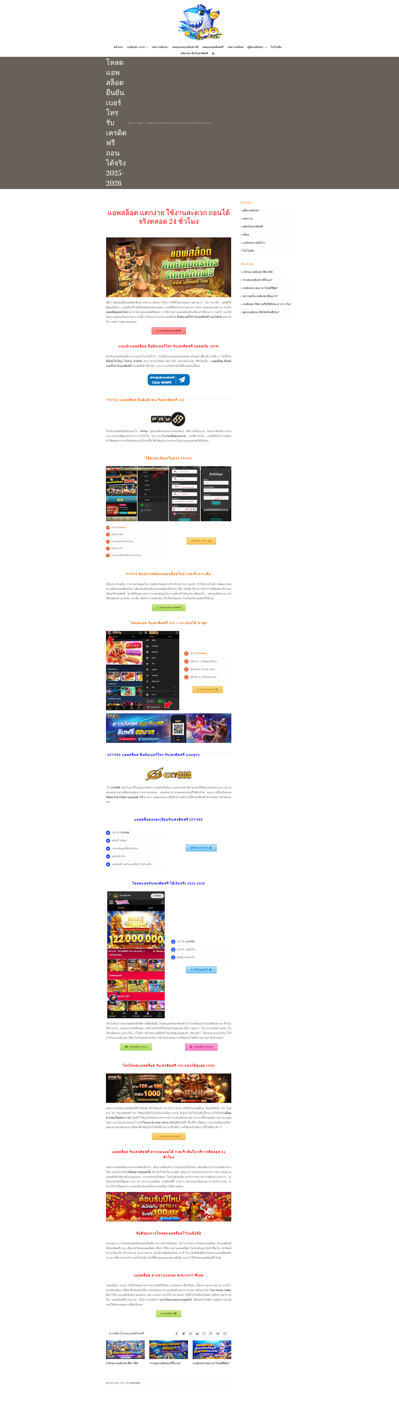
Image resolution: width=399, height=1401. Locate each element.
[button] (213, 53)
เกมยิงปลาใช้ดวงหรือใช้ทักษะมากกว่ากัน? (267, 304)
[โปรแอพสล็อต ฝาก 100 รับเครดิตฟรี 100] (168, 1075)
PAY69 (144, 431)
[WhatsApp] (204, 1333)
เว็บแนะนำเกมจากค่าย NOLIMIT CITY (164, 1122)
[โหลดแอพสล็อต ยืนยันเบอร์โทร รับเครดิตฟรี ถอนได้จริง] (168, 238)
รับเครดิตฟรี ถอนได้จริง (208, 317)
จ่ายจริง (137, 361)
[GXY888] (168, 767)
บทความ (248, 219)
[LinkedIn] (197, 1333)
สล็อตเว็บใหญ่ (114, 361)
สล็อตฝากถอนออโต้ (139, 1172)
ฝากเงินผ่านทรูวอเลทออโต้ (176, 1300)
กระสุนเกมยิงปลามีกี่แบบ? (165, 1363)
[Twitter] (183, 1333)
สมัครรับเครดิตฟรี (253, 226)
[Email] (224, 1333)
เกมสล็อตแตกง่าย (176, 436)
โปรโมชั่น (248, 251)
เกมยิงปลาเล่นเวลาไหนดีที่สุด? (211, 1363)
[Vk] (217, 1333)
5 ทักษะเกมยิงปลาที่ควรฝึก (122, 1363)
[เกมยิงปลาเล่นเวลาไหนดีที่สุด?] (212, 1349)
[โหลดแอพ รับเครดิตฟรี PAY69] (168, 714)
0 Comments (133, 1383)
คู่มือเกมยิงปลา (251, 210)
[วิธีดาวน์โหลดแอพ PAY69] (142, 632)
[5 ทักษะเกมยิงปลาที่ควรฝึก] (125, 1349)
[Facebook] (176, 1333)
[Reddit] (190, 1333)
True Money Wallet (220, 1290)
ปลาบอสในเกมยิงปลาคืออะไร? (260, 296)
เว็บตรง (127, 361)
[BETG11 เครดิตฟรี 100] (168, 1193)
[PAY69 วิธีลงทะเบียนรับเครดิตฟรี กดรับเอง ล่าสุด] (168, 467)
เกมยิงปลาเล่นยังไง (254, 243)
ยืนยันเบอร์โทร (185, 317)
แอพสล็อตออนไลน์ (117, 312)
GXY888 (115, 787)
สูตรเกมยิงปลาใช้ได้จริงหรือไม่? (261, 312)
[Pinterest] (210, 1333)
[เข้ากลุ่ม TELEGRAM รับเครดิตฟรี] (168, 373)
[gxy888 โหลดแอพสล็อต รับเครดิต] (136, 892)
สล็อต (246, 235)
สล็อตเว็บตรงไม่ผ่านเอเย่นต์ (122, 797)
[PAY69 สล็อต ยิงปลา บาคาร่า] (168, 412)
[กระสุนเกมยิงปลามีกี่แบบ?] (168, 1349)
